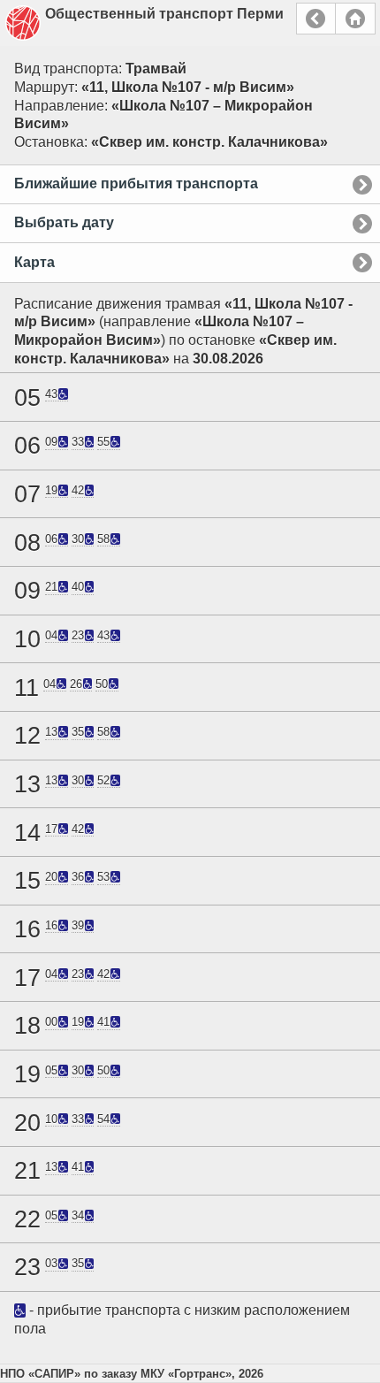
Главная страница (355, 18)
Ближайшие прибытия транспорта (136, 183)
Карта (34, 262)
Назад (316, 18)
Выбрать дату (64, 222)
